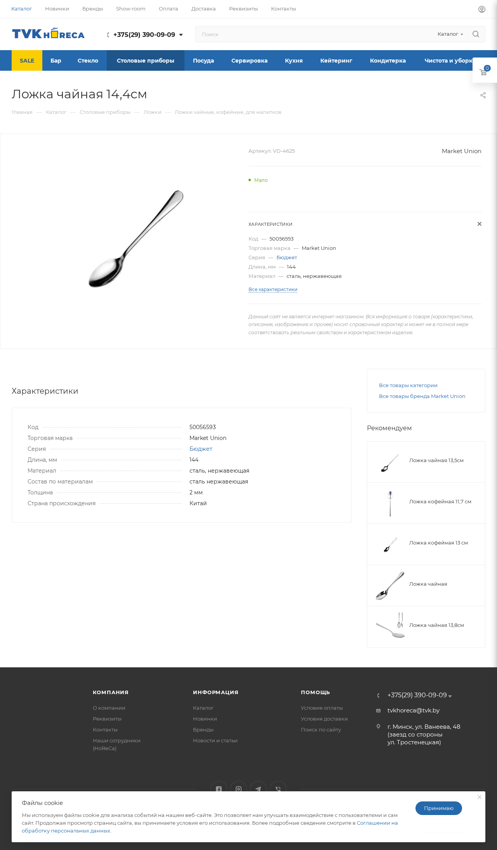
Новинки (205, 719)
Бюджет (286, 257)
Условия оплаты (322, 708)
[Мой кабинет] (481, 10)
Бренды (203, 729)
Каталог (203, 708)
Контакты (105, 729)
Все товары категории (408, 385)
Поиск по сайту (321, 729)
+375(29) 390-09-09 (144, 34)
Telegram (258, 789)
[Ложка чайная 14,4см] (137, 232)
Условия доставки (324, 719)
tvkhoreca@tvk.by (414, 710)
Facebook (218, 789)
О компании (109, 708)
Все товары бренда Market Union (422, 396)
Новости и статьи (215, 740)
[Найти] (475, 34)
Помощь (315, 692)
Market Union (461, 151)
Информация (215, 692)
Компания (111, 692)
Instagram (238, 789)
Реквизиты (107, 719)
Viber (278, 789)
